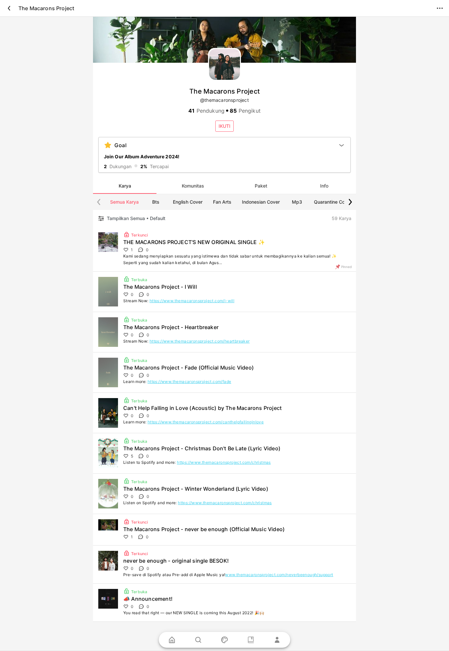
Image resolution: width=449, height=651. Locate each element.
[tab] (124, 186)
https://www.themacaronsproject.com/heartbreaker (200, 341)
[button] (224, 126)
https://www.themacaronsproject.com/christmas (224, 462)
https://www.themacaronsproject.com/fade (189, 381)
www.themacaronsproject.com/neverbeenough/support (279, 574)
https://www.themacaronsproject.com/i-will (192, 300)
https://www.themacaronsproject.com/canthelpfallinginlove (206, 421)
